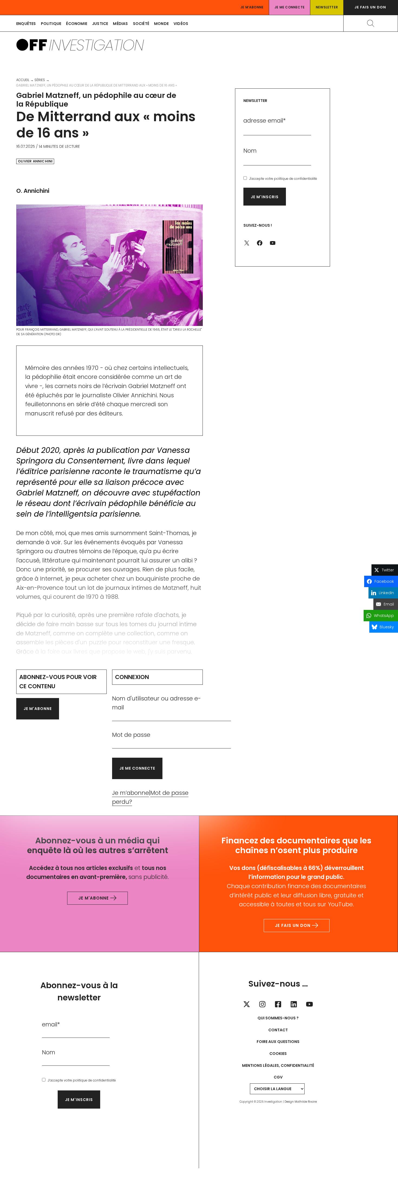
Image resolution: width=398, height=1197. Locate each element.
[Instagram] (262, 1004)
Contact (278, 1030)
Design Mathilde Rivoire (301, 1102)
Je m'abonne (38, 708)
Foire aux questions (278, 1041)
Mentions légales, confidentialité (278, 1065)
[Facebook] (278, 1004)
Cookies (278, 1053)
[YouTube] (309, 1004)
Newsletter (327, 7)
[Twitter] (246, 1004)
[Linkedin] (293, 1004)
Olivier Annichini (35, 161)
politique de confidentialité (295, 178)
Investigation (96, 45)
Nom (250, 151)
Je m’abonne (251, 7)
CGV (278, 1077)
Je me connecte (290, 7)
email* (51, 1024)
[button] (371, 7)
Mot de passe (131, 735)
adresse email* (264, 120)
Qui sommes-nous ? (278, 1018)
